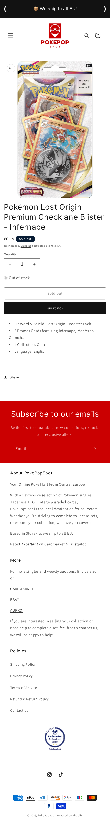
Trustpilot (77, 544)
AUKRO (16, 610)
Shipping (26, 245)
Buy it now (55, 308)
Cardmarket (54, 544)
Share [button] (14, 377)
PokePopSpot (47, 815)
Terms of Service (23, 687)
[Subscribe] (94, 449)
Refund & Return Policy (29, 699)
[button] (10, 35)
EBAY (14, 599)
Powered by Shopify (69, 815)
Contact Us (19, 710)
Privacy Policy (21, 676)
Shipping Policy (23, 664)
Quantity (10, 254)
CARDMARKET (22, 588)
